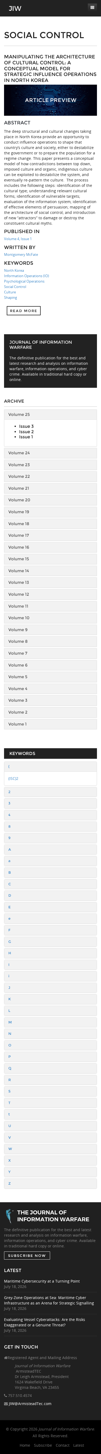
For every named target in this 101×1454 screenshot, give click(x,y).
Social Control (15, 286)
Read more (23, 311)
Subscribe (43, 1445)
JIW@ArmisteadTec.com (30, 1403)
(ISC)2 (13, 778)
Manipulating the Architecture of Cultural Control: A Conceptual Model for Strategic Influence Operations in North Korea (50, 68)
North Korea (14, 270)
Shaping (10, 297)
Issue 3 (26, 426)
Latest (78, 1445)
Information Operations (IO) (26, 275)
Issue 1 (26, 436)
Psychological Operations (24, 281)
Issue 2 (26, 431)
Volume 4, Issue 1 (18, 238)
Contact (62, 1445)
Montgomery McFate (21, 254)
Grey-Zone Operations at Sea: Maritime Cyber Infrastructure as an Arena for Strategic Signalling (49, 1300)
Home (25, 1445)
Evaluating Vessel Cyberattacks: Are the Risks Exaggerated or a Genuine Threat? (44, 1322)
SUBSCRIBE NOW (27, 1255)
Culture (10, 292)
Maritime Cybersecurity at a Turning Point (42, 1281)
